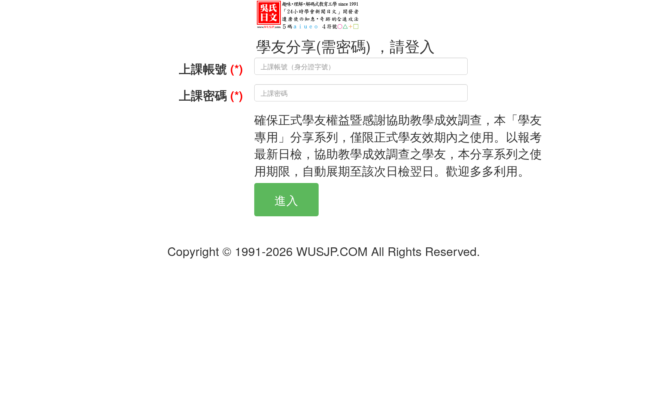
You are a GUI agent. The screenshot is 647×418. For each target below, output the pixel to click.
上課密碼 (211, 95)
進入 (286, 199)
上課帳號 (211, 68)
